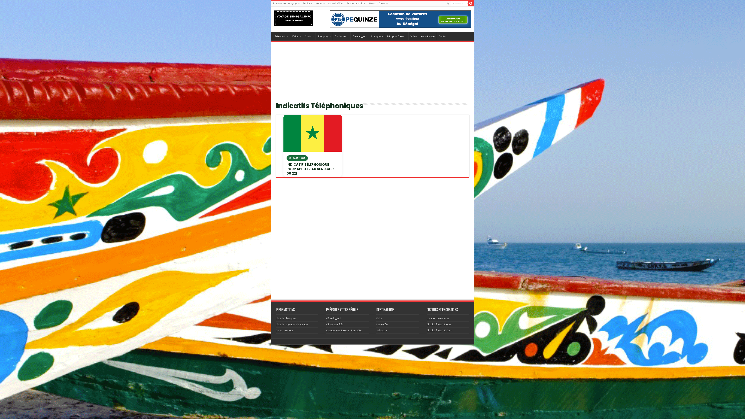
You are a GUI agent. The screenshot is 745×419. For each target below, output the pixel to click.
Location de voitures (438, 318)
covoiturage (428, 36)
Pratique (307, 3)
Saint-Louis (382, 330)
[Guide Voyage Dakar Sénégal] (293, 17)
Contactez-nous (284, 330)
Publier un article (356, 3)
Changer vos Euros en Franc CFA (344, 330)
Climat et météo (335, 324)
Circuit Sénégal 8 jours (439, 324)
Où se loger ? (333, 318)
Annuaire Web (335, 3)
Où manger (359, 36)
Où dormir (340, 36)
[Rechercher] (471, 3)
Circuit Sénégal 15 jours (440, 330)
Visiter (295, 36)
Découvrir (280, 36)
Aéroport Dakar (377, 3)
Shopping (323, 36)
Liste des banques (286, 318)
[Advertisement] (372, 74)
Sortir (308, 36)
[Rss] (447, 3)
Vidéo (414, 36)
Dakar (379, 318)
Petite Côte (382, 324)
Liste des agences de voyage (292, 324)
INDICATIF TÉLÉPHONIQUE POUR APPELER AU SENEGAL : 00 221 (310, 169)
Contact (443, 36)
